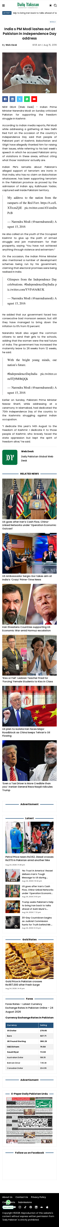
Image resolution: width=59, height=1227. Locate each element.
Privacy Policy (38, 1197)
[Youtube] (14, 1207)
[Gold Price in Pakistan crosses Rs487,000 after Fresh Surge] (29, 961)
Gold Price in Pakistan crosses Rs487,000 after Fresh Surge (23, 983)
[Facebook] (5, 99)
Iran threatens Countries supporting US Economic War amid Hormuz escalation (26, 628)
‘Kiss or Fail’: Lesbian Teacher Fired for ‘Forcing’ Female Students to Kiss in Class (27, 679)
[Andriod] (41, 1207)
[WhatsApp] (27, 99)
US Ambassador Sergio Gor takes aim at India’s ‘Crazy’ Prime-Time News (27, 577)
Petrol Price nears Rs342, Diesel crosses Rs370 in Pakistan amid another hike (29, 858)
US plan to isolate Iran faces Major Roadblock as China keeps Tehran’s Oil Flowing (26, 732)
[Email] (34, 99)
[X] (20, 99)
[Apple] (47, 1207)
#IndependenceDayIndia (39, 284)
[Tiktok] (25, 1207)
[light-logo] (28, 5)
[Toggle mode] (50, 5)
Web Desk (11, 44)
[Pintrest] (30, 1207)
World (53, 22)
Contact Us (21, 1197)
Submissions (25, 1202)
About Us (7, 1197)
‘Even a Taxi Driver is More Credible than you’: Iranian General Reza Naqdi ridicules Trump (27, 787)
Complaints (8, 1202)
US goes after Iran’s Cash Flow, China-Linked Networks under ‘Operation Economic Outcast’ (29, 525)
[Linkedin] (36, 1207)
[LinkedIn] (12, 99)
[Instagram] (20, 1207)
